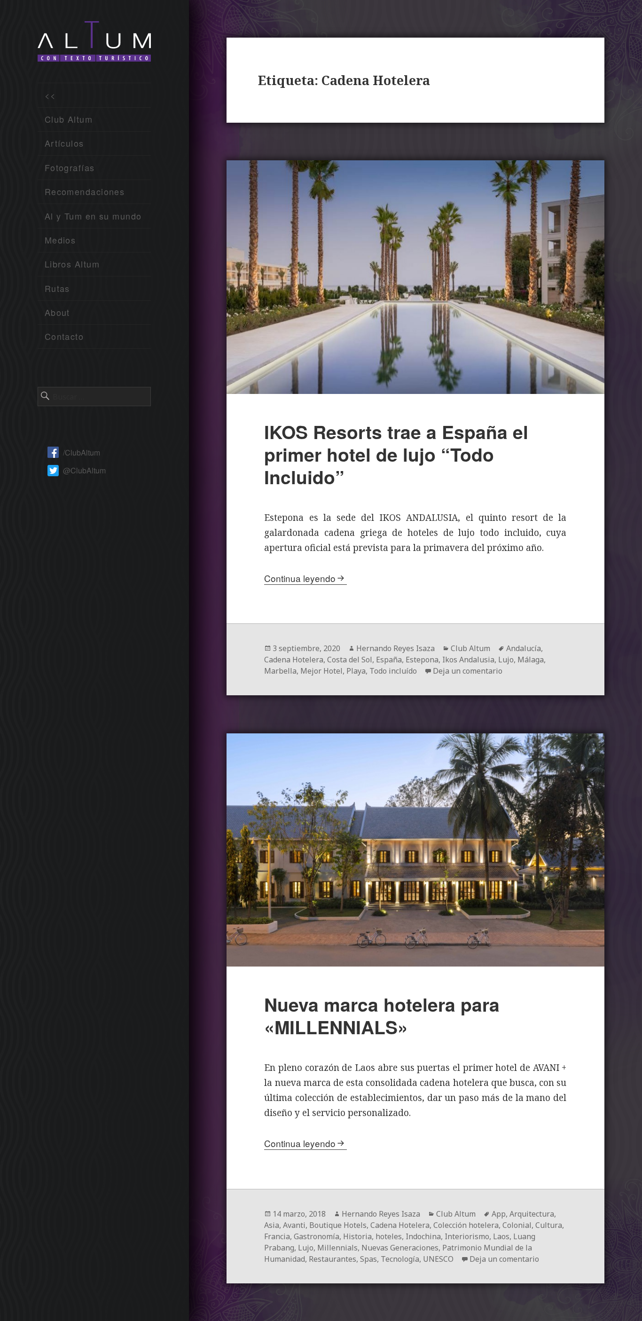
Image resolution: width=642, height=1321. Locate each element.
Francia (277, 1236)
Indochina (423, 1236)
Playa (356, 671)
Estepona (422, 659)
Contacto (64, 336)
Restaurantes (332, 1259)
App (499, 1214)
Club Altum (69, 119)
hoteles (389, 1236)
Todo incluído (393, 671)
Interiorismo (467, 1236)
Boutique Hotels (338, 1225)
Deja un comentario (467, 671)
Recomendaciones (85, 191)
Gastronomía (316, 1236)
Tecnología (400, 1259)
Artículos (64, 143)
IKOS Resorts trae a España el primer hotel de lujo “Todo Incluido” (396, 454)
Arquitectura (531, 1214)
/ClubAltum (81, 452)
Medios (60, 240)
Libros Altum (72, 264)
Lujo (506, 659)
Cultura (548, 1225)
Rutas (57, 288)
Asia (271, 1225)
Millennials (337, 1247)
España (389, 659)
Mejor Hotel (321, 671)
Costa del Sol (349, 659)
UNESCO (438, 1259)
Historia (357, 1236)
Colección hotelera (466, 1225)
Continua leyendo (300, 578)
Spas (368, 1259)
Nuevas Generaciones (399, 1247)
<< (50, 95)
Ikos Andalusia (468, 659)
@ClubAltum (84, 470)
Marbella (280, 671)
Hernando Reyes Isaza (395, 648)
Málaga (530, 659)
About (57, 312)
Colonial (517, 1225)
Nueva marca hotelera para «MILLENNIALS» (382, 1015)
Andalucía (523, 648)
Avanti (294, 1225)
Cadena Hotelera (293, 659)
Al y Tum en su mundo (93, 216)
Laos (501, 1236)
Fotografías (70, 167)
